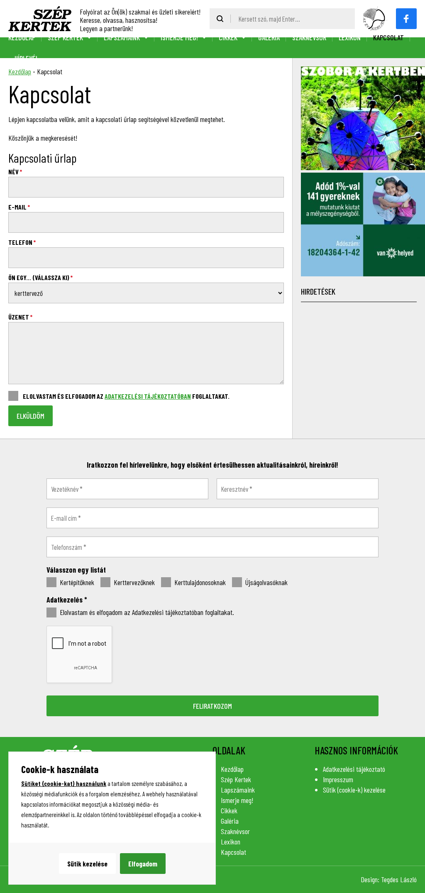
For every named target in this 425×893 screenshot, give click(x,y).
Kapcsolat (388, 37)
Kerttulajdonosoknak (199, 582)
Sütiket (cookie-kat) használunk (63, 783)
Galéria (269, 37)
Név (15, 172)
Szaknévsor (309, 37)
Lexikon (350, 37)
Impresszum (338, 779)
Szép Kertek (65, 37)
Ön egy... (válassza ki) (40, 277)
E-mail (19, 207)
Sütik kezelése (87, 863)
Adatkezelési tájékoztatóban (148, 396)
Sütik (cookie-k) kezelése (354, 789)
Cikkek (228, 37)
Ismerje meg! (179, 37)
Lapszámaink (122, 37)
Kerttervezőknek (133, 582)
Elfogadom (142, 863)
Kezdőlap (21, 37)
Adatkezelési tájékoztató (354, 768)
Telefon (22, 242)
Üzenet (20, 317)
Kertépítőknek (76, 582)
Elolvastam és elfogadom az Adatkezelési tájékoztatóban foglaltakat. (146, 612)
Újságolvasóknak (266, 582)
